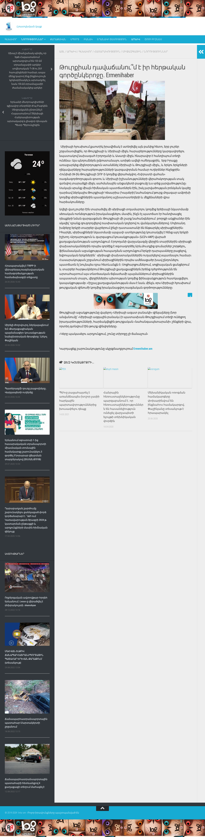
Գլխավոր (11, 39)
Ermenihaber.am (142, 348)
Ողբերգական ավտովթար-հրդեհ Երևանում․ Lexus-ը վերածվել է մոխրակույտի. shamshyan (26, 601)
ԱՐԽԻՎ (135, 39)
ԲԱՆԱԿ (88, 39)
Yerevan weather (28, 213)
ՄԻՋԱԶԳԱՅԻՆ (132, 51)
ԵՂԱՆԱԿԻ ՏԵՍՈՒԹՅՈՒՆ (112, 39)
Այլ (62, 51)
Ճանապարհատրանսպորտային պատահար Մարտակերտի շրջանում (26, 723)
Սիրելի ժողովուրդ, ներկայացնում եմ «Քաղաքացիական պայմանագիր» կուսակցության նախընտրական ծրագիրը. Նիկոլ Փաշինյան (27, 333)
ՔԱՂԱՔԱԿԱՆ (58, 39)
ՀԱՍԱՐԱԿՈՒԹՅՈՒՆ (107, 51)
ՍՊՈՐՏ (74, 39)
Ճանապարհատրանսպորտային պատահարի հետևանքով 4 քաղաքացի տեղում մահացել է (26, 783)
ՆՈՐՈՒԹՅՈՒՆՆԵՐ (32, 39)
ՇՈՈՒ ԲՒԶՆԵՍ (153, 39)
